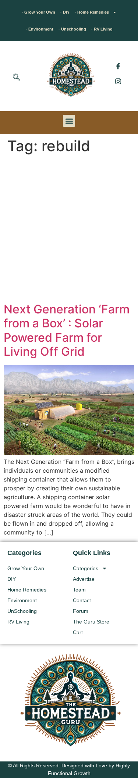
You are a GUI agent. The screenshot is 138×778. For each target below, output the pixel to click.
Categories (85, 568)
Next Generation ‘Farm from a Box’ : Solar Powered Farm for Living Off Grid (67, 330)
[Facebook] (118, 66)
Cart (78, 632)
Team (79, 590)
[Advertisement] (69, 230)
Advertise (84, 579)
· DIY (65, 12)
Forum (80, 611)
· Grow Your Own (38, 12)
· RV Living (102, 29)
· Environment (39, 29)
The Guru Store (91, 622)
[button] (16, 78)
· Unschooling (72, 29)
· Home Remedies (92, 12)
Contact (82, 600)
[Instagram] (118, 80)
